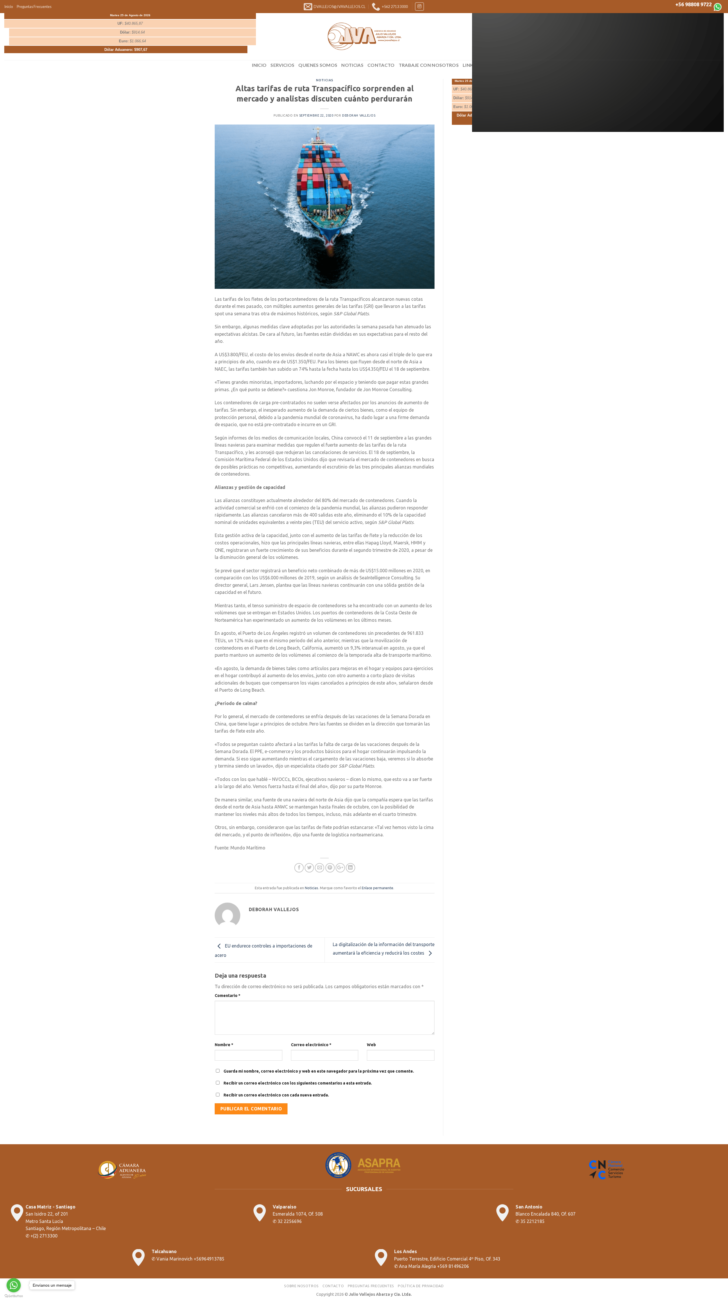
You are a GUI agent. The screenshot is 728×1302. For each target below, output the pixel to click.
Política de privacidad (421, 1286)
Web (371, 1044)
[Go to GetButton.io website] (14, 1296)
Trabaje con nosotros (429, 65)
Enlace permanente (377, 888)
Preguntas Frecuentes (34, 6)
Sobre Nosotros (301, 1286)
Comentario (227, 995)
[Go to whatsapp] (14, 1285)
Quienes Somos (317, 65)
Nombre (224, 1044)
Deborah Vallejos (358, 115)
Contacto (381, 65)
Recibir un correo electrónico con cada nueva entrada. (276, 1095)
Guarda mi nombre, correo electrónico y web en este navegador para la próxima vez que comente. (319, 1071)
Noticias (352, 65)
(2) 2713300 (45, 1235)
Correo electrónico (311, 1044)
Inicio (8, 6)
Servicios (282, 65)
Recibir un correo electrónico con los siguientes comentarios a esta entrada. (298, 1083)
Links (469, 65)
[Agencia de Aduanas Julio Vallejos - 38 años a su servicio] (364, 36)
